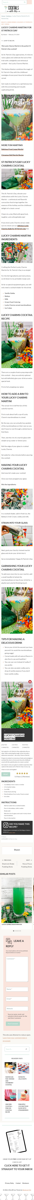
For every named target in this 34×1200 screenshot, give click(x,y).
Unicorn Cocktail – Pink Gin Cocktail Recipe (9, 1108)
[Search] (26, 1049)
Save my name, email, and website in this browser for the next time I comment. (17, 1016)
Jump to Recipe (8, 40)
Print (5, 774)
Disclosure (25, 1183)
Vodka (7, 24)
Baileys (3, 22)
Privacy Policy (9, 1183)
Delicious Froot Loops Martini (12, 149)
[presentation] (16, 900)
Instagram (12, 832)
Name (9, 989)
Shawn (5, 34)
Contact (18, 1183)
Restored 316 (27, 1190)
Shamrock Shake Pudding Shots (8, 863)
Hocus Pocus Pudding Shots (26, 863)
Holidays (20, 22)
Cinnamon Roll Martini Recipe (12, 155)
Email (9, 999)
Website (10, 1008)
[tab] (13, 930)
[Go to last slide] (2, 903)
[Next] (32, 903)
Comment (11, 959)
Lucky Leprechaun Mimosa (12, 924)
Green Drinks (11, 22)
